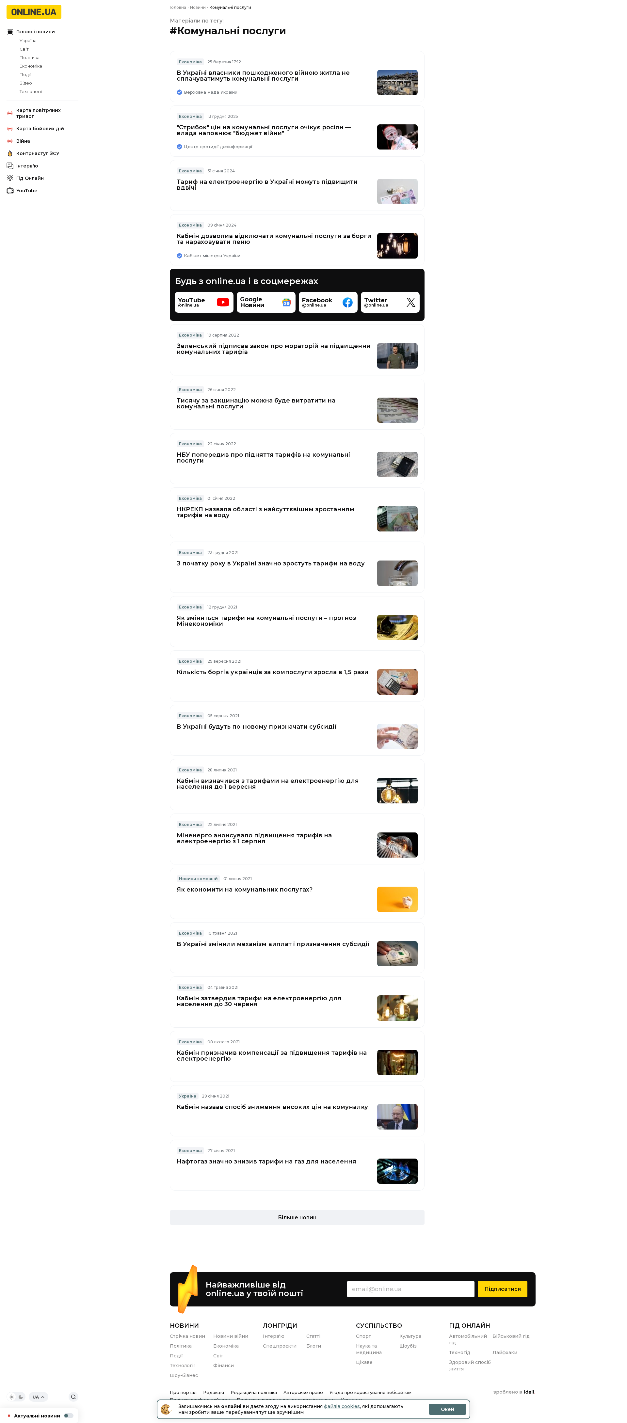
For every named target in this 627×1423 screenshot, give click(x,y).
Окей (447, 1409)
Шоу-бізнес (184, 1375)
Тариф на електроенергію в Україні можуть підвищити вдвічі (267, 184)
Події (25, 74)
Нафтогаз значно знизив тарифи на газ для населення (266, 1161)
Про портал (183, 1392)
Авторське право (303, 1392)
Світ (24, 49)
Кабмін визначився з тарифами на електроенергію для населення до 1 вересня (268, 783)
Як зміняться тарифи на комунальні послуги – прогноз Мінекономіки (266, 620)
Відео (26, 83)
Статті (313, 1336)
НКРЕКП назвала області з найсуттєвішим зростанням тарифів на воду (265, 512)
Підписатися (502, 1289)
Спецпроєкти (280, 1346)
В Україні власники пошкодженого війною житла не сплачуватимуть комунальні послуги (263, 75)
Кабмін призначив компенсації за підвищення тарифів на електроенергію (272, 1055)
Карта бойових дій (40, 129)
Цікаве (364, 1362)
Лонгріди (280, 1325)
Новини (184, 1325)
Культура (410, 1336)
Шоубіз (408, 1346)
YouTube (26, 191)
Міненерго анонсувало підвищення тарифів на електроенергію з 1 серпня (254, 838)
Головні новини (35, 32)
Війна (23, 141)
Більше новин (297, 1217)
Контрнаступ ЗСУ (37, 153)
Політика (30, 57)
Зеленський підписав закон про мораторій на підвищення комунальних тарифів (273, 349)
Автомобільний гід (468, 1339)
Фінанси (223, 1365)
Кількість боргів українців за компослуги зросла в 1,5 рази (272, 672)
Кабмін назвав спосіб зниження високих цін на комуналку (272, 1107)
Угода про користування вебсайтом (370, 1392)
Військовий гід (511, 1336)
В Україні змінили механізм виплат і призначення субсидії (273, 944)
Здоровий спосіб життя (470, 1365)
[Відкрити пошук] (73, 1397)
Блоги (313, 1346)
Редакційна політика (254, 1392)
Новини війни (230, 1336)
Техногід (459, 1352)
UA (36, 1397)
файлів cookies (342, 1406)
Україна (28, 40)
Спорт (363, 1336)
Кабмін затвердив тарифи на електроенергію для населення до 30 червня (259, 1001)
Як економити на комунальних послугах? (245, 889)
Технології (31, 91)
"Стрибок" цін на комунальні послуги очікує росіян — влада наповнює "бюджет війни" (264, 130)
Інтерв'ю (27, 166)
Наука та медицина (369, 1349)
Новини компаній (198, 878)
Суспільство (379, 1325)
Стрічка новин (187, 1336)
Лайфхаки (504, 1352)
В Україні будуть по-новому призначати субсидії (257, 726)
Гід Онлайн (30, 178)
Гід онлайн (469, 1325)
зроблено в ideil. (514, 1392)
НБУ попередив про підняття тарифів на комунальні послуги (263, 457)
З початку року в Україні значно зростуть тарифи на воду (271, 563)
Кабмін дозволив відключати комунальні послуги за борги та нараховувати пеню (274, 238)
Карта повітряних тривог (38, 113)
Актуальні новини (37, 1416)
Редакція (213, 1392)
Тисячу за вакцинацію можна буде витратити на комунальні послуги (256, 403)
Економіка (31, 66)
